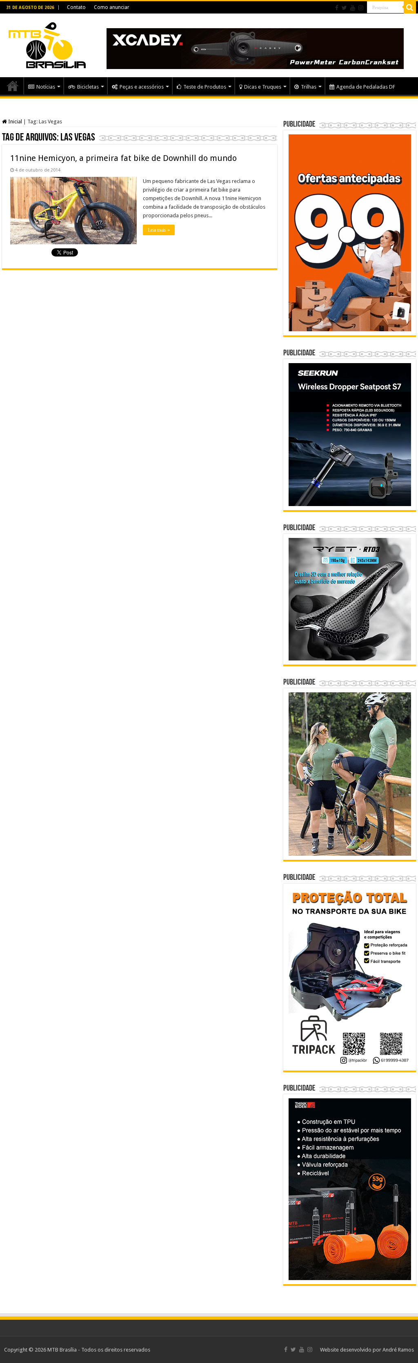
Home (12, 85)
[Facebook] (336, 8)
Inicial (14, 121)
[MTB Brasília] (47, 44)
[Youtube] (352, 8)
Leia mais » (159, 230)
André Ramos (398, 1350)
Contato (76, 7)
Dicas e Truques (262, 87)
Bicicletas (88, 87)
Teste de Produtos (204, 87)
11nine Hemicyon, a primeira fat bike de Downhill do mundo (123, 158)
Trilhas (308, 87)
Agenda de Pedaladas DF (365, 87)
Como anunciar (111, 7)
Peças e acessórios (142, 87)
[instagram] (361, 8)
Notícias (45, 87)
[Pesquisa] (410, 7)
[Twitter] (344, 8)
